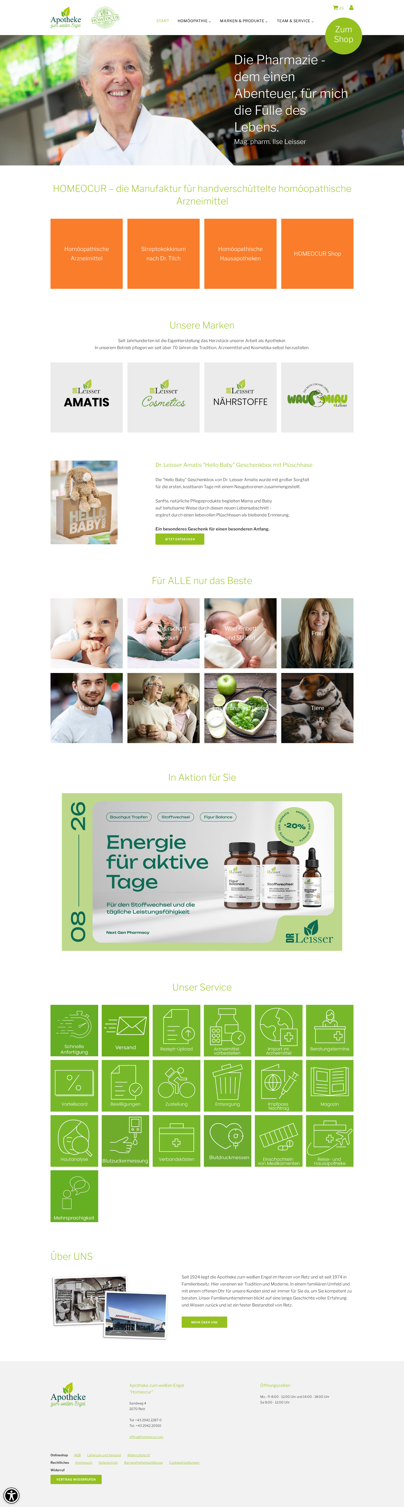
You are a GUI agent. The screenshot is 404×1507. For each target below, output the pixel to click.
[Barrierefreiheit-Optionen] (11, 1495)
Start (162, 21)
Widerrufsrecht (138, 1455)
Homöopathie (193, 21)
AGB (77, 1455)
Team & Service (293, 21)
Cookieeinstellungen (184, 1462)
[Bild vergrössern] (84, 502)
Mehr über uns (204, 1322)
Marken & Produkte (242, 21)
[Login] (351, 8)
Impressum (83, 1462)
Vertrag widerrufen (76, 1479)
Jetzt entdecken (180, 539)
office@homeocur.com (146, 1437)
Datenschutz (108, 1462)
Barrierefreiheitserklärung (143, 1462)
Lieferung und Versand (104, 1455)
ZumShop (344, 34)
